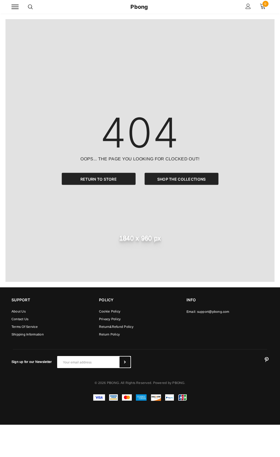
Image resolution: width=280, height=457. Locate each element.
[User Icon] (248, 7)
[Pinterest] (267, 359)
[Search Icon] (30, 6)
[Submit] (124, 362)
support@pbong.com (213, 312)
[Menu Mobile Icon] (15, 7)
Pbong (139, 7)
